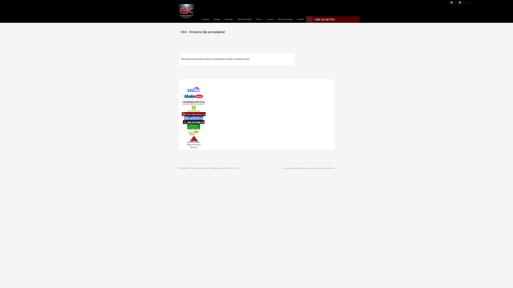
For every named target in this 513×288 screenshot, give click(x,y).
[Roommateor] (193, 108)
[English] (455, 3)
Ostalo (259, 19)
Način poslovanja (285, 19)
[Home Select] (193, 89)
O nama (269, 19)
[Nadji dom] (194, 132)
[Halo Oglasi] (194, 96)
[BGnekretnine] (194, 144)
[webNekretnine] (193, 102)
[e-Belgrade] (194, 139)
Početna (205, 19)
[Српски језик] (465, 3)
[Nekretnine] (194, 122)
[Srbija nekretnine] (194, 114)
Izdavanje (229, 19)
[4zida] (193, 147)
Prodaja (216, 19)
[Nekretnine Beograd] (193, 126)
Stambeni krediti (244, 19)
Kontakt (300, 19)
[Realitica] (193, 118)
